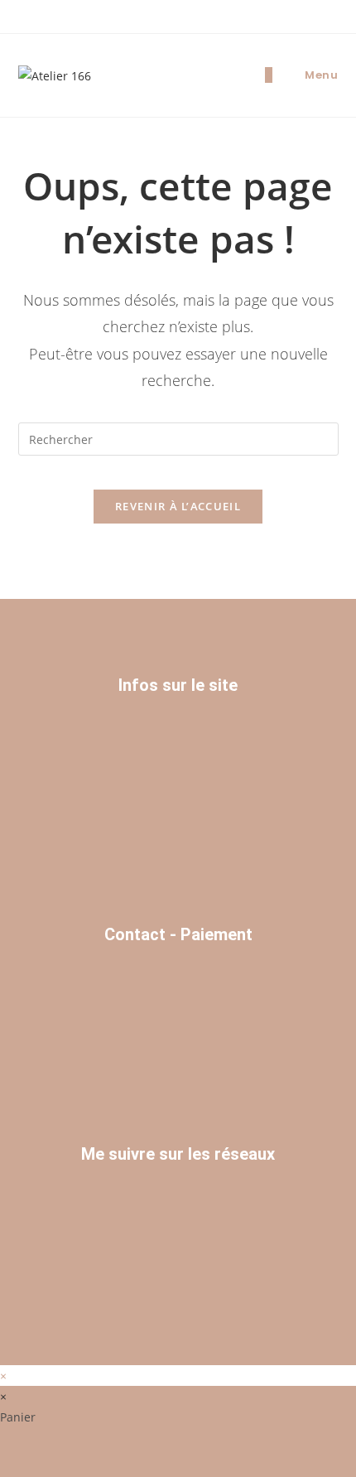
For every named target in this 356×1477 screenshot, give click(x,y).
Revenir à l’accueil (178, 506)
